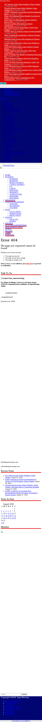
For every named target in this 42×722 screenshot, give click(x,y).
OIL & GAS (9, 146)
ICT (6, 113)
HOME (6, 102)
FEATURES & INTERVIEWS (15, 152)
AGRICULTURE (11, 121)
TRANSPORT (10, 133)
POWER (8, 148)
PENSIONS (9, 108)
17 (4, 674)
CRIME (7, 160)
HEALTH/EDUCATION (13, 154)
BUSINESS (8, 104)
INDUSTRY (9, 117)
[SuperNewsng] (8, 165)
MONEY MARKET (11, 93)
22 (15, 674)
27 (11, 676)
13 (11, 671)
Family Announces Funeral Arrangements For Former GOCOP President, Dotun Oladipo (20, 638)
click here (29, 263)
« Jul (2, 681)
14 (13, 671)
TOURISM (9, 135)
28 (13, 676)
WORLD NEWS (11, 140)
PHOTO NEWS (10, 142)
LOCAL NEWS (10, 139)
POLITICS (8, 150)
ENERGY (8, 144)
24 (4, 676)
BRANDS (8, 158)
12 (8, 671)
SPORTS (7, 156)
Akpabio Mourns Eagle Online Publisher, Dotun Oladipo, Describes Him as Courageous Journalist (22, 644)
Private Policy (9, 91)
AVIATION (9, 131)
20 (11, 674)
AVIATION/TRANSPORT (13, 129)
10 (4, 671)
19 (8, 674)
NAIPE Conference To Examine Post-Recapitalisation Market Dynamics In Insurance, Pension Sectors (21, 651)
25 (6, 676)
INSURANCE (9, 127)
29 (15, 676)
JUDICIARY (8, 162)
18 (6, 674)
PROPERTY (9, 119)
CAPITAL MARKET (11, 95)
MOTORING (10, 125)
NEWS (6, 137)
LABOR (8, 115)
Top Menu (3, 98)
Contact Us (8, 89)
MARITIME (9, 123)
